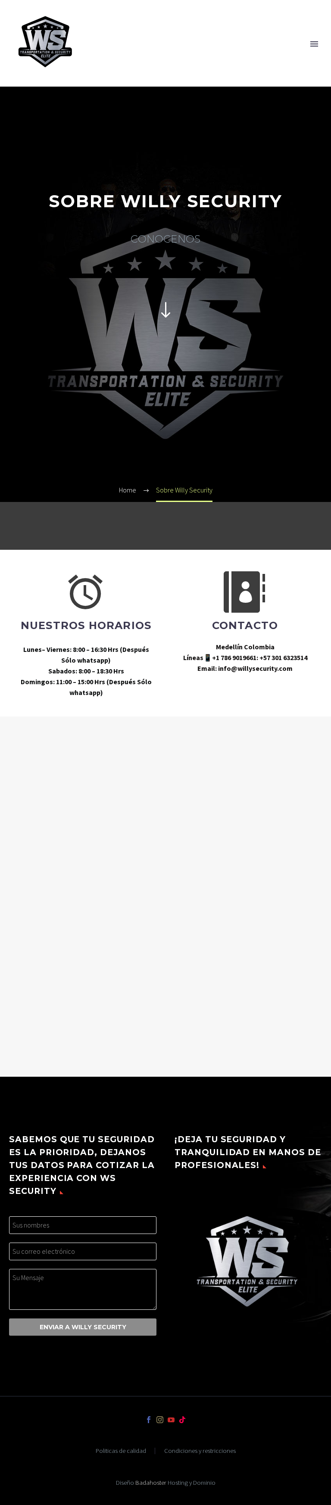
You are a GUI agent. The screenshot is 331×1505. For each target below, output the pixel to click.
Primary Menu (314, 43)
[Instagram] (159, 1419)
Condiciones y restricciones (200, 1451)
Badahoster (150, 1482)
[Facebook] (148, 1419)
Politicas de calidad (121, 1451)
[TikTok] (182, 1419)
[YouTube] (171, 1419)
